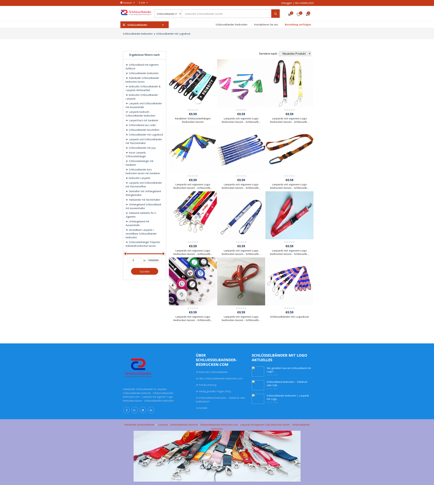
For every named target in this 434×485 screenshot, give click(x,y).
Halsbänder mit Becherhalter (144, 199)
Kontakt (203, 408)
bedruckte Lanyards (139, 178)
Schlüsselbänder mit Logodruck (173, 33)
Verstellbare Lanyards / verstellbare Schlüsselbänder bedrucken (141, 233)
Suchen (144, 271)
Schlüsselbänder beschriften (143, 129)
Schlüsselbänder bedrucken (231, 24)
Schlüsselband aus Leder (142, 125)
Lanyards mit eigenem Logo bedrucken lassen (265, 424)
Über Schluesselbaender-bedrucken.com (221, 378)
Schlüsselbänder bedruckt (184, 424)
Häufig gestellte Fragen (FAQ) (215, 391)
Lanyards (163, 424)
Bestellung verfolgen (298, 24)
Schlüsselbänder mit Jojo (142, 147)
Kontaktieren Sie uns (266, 24)
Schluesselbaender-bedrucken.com (219, 424)
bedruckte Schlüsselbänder (213, 372)
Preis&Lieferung (207, 384)
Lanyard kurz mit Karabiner (143, 120)
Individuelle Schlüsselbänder (139, 424)
